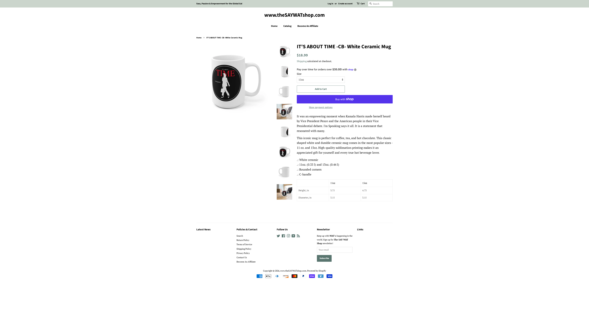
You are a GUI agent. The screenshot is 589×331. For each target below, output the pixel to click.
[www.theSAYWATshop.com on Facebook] (283, 236)
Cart (363, 3)
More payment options (321, 107)
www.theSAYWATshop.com (294, 15)
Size (299, 74)
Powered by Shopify (316, 270)
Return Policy (243, 240)
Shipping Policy (244, 248)
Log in (330, 3)
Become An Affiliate (307, 26)
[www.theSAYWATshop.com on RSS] (298, 236)
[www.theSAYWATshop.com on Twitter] (278, 236)
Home (274, 26)
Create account (345, 3)
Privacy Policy (243, 253)
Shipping (302, 61)
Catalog (287, 26)
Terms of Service (244, 244)
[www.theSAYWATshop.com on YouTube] (293, 236)
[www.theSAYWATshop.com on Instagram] (288, 236)
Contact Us (242, 257)
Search (240, 235)
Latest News (203, 229)
